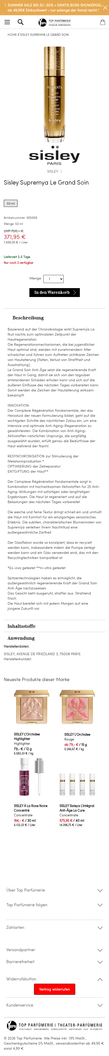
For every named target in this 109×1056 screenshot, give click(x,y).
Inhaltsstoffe (21, 626)
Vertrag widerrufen (54, 989)
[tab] (54, 317)
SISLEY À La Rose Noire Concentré (30, 808)
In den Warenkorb (52, 292)
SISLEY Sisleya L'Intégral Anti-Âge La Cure (77, 808)
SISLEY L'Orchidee (77, 734)
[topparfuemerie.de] (54, 22)
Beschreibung (28, 318)
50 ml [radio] (11, 203)
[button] (52, 146)
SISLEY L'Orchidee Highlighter (27, 736)
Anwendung (21, 638)
